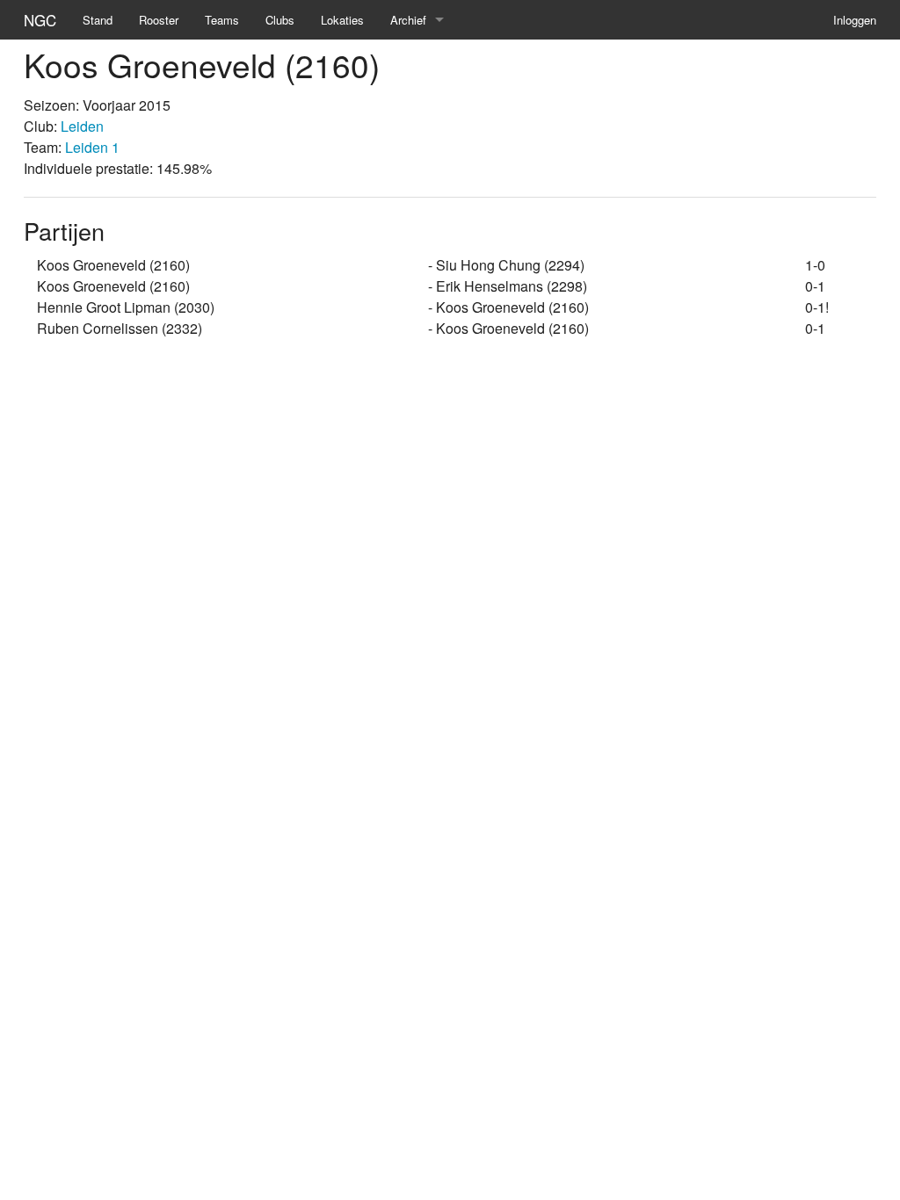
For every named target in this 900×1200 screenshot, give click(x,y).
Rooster (158, 19)
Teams (222, 19)
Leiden (82, 126)
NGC (40, 20)
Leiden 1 (92, 147)
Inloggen (854, 19)
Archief (408, 19)
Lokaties (342, 19)
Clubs (279, 19)
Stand (97, 19)
